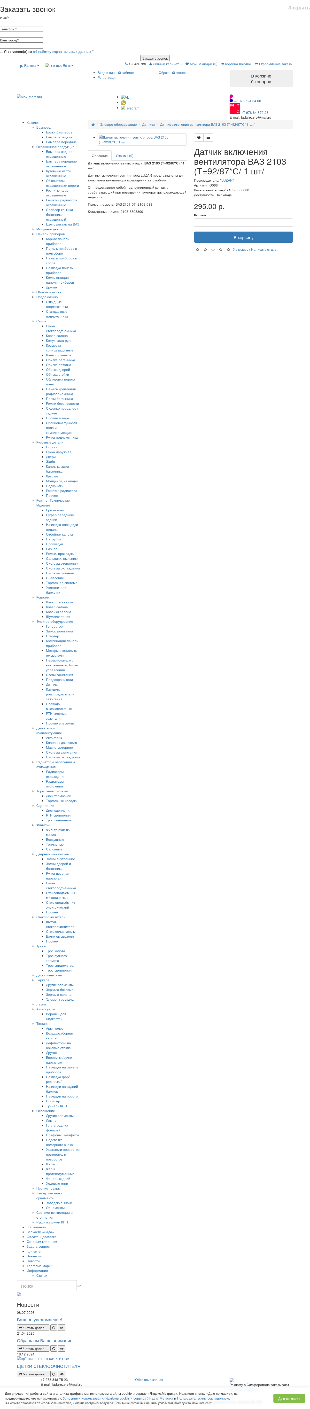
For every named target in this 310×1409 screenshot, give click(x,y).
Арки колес (54, 1028)
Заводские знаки (59, 1202)
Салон (41, 321)
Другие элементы (60, 984)
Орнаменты (55, 1207)
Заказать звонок (155, 58)
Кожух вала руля (59, 340)
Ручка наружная (58, 451)
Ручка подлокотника (62, 437)
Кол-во (200, 214)
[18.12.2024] (53, 1374)
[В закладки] (199, 137)
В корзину (244, 237)
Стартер (52, 635)
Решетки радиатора (61, 490)
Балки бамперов (59, 132)
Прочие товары (58, 417)
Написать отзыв (263, 249)
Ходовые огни (57, 1183)
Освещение (45, 1110)
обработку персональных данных (62, 51)
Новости (33, 1260)
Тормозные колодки (62, 800)
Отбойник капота (59, 534)
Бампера (43, 127)
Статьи (41, 1275)
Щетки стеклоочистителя (60, 924)
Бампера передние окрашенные (61, 163)
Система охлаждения (63, 568)
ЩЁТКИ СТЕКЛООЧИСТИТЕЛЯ (48, 1366)
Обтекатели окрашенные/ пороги (62, 183)
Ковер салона (57, 335)
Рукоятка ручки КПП (52, 1222)
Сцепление (55, 577)
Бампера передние (61, 141)
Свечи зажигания (59, 674)
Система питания (60, 572)
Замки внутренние (60, 858)
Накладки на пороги (62, 1096)
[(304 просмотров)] (61, 1348)
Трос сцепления (59, 819)
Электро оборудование (54, 621)
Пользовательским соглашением (203, 1398)
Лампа (51, 1120)
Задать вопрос (38, 1246)
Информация (37, 1270)
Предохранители (59, 679)
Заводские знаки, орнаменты (49, 1195)
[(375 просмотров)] (61, 1374)
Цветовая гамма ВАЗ (62, 224)
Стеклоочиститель (60, 931)
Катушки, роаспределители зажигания (60, 694)
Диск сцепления (58, 810)
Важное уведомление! (39, 1319)
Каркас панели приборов (58, 241)
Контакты (34, 1251)
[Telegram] (130, 107)
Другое (51, 287)
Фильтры (43, 824)
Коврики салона (58, 611)
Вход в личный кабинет (116, 72)
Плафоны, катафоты (62, 1134)
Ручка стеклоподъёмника (61, 328)
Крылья (52, 476)
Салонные (54, 849)
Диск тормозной (58, 795)
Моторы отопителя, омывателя (61, 653)
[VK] (125, 96)
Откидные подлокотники (57, 304)
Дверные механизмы (53, 853)
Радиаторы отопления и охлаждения (55, 764)
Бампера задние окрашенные (59, 154)
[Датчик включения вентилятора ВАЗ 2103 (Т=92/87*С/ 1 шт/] (142, 139)
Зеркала (42, 979)
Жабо (50, 461)
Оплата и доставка (41, 1236)
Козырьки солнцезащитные (59, 347)
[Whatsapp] (123, 102)
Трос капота (55, 950)
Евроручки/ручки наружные (59, 1060)
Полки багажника (59, 398)
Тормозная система (62, 582)
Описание (100, 155)
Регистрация (107, 77)
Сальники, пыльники (62, 558)
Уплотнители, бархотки (56, 590)
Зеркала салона (58, 994)
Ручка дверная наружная (57, 875)
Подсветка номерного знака (59, 1142)
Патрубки (53, 539)
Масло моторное (59, 747)
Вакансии (34, 1255)
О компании (36, 1226)
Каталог (33, 122)
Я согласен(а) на (48, 51)
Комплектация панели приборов (60, 280)
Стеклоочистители (50, 916)
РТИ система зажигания (56, 716)
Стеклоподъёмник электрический (60, 905)
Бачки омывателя (60, 936)
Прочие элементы (60, 723)
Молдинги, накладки (62, 480)
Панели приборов (50, 233)
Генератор (54, 626)
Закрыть (299, 7)
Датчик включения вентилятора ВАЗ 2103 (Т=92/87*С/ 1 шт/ (207, 124)
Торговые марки (39, 1265)
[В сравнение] (208, 137)
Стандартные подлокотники (57, 314)
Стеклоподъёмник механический (60, 895)
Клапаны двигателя (61, 742)
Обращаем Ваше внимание (44, 1340)
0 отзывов (240, 249)
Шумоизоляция (58, 616)
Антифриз (54, 737)
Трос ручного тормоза (56, 958)
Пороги (51, 446)
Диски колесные (49, 975)
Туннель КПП (56, 1105)
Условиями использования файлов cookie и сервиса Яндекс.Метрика (118, 1398)
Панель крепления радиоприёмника (61, 391)
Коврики (42, 597)
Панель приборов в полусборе (61, 251)
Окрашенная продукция (55, 146)
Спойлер (53, 1100)
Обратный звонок (172, 72)
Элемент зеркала (60, 999)
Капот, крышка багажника (57, 469)
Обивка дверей (58, 369)
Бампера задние (59, 136)
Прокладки (54, 543)
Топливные (55, 844)
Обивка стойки (57, 374)
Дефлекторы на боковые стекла (58, 1045)
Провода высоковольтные (59, 706)
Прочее (52, 495)
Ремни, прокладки (60, 553)
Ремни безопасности (62, 403)
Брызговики (55, 509)
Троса (41, 945)
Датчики (52, 684)
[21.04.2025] (53, 1348)
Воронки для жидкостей (56, 1016)
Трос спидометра (60, 965)
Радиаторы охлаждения (55, 774)
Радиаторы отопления (55, 783)
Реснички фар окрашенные (57, 192)
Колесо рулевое (58, 354)
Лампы (41, 1004)
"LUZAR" (227, 180)
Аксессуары (45, 1008)
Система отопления (62, 563)
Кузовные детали (49, 442)
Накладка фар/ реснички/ (58, 1079)
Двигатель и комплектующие (49, 730)
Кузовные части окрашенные (58, 173)
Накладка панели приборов (60, 270)
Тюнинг (42, 1023)
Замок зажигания (59, 631)
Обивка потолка (49, 291)
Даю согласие (289, 1398)
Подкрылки (54, 485)
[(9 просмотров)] (61, 1327)
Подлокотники (47, 296)
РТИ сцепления (58, 815)
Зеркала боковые (59, 989)
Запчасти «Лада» (40, 1231)
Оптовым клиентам (42, 1241)
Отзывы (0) (124, 155)
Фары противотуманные (60, 1171)
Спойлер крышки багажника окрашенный (59, 214)
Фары (50, 1163)
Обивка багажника (60, 359)
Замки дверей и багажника (58, 866)
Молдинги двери (49, 228)
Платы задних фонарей (57, 1127)
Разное (51, 548)
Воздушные (55, 839)
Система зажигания (61, 752)
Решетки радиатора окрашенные (61, 202)
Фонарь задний (58, 1178)
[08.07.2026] (53, 1327)
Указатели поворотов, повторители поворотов (63, 1154)
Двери (51, 456)
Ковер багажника (59, 601)
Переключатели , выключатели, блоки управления (62, 665)
